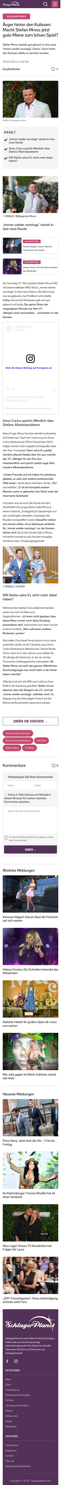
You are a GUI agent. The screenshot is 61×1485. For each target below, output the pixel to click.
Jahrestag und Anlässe (16, 1405)
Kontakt (9, 1455)
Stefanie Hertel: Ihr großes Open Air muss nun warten (30, 1023)
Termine (9, 1400)
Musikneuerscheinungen (17, 1394)
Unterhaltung (12, 1389)
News (8, 1379)
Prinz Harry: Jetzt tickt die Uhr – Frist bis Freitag (29, 1142)
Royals (8, 1421)
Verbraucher (11, 1415)
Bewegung (10, 1426)
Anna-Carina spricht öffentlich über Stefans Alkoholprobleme (29, 150)
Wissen (9, 1410)
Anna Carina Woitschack (18, 740)
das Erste (41, 740)
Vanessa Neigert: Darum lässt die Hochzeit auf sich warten (30, 918)
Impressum (11, 1450)
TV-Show (29, 747)
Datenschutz (11, 1445)
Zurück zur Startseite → (30, 721)
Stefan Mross (12, 747)
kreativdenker (11, 69)
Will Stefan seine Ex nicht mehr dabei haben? (31, 159)
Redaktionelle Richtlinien (17, 1466)
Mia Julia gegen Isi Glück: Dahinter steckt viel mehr (29, 1076)
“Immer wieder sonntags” (18, 733)
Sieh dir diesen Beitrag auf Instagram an (29, 367)
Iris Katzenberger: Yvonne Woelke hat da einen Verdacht (29, 1195)
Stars (8, 1384)
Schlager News (16, 16)
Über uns (9, 1460)
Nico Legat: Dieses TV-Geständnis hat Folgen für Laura (27, 1247)
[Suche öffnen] (45, 4)
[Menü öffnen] (55, 4)
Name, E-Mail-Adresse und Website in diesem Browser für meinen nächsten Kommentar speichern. (27, 798)
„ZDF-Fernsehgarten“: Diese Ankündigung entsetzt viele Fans (30, 1300)
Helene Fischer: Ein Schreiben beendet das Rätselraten (30, 971)
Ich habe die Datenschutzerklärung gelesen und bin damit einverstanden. (31, 839)
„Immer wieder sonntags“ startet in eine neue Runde (32, 141)
